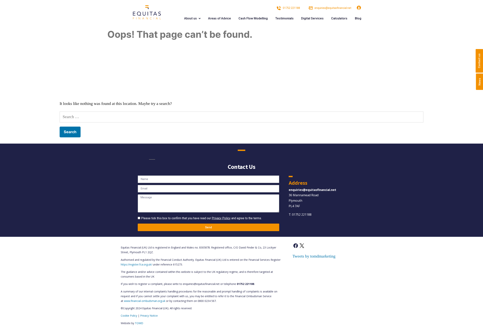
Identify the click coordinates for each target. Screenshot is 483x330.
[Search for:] (241, 116)
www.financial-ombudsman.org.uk (144, 301)
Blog (358, 18)
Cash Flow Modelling (253, 18)
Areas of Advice (219, 18)
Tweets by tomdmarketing (313, 256)
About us (190, 18)
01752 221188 (301, 214)
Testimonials (284, 18)
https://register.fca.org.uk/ (136, 264)
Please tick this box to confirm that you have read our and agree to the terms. (201, 218)
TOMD (139, 323)
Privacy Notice (149, 315)
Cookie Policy (129, 315)
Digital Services (312, 18)
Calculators (339, 18)
